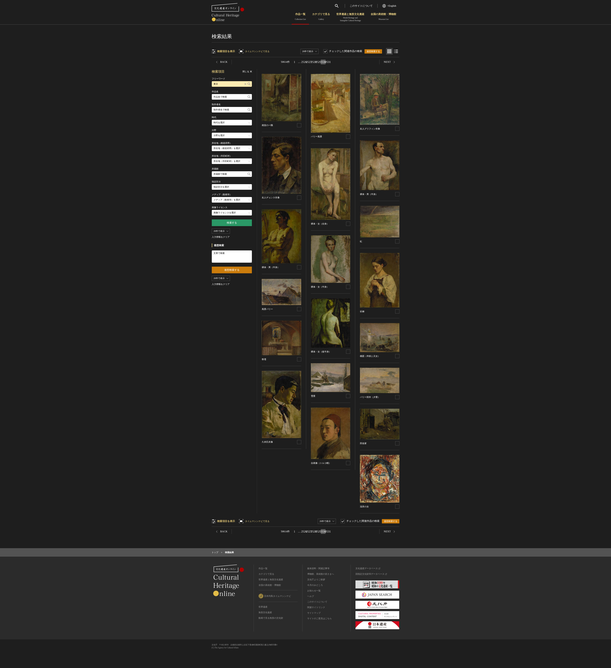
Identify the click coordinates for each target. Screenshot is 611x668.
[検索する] (249, 84)
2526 (304, 62)
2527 (308, 62)
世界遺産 (263, 607)
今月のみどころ (315, 585)
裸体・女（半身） (320, 287)
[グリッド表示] (389, 51)
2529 (318, 62)
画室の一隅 (267, 125)
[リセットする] (245, 84)
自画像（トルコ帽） (321, 463)
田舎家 (363, 443)
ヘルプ (310, 596)
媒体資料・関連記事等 (318, 568)
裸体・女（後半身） (321, 352)
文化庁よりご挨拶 (316, 579)
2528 (313, 62)
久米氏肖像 (267, 442)
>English (391, 5)
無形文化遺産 (265, 612)
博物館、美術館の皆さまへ (320, 574)
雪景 (313, 396)
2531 (328, 62)
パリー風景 (316, 136)
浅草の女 (364, 506)
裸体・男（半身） (271, 267)
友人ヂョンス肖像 (271, 197)
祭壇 (264, 359)
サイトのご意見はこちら (319, 618)
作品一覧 (300, 16)
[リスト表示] (396, 51)
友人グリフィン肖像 (370, 129)
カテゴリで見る (321, 16)
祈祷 (362, 311)
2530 (323, 62)
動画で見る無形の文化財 (271, 618)
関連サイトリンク (316, 607)
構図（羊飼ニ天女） (370, 356)
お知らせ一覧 (314, 591)
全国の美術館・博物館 (383, 16)
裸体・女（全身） (320, 224)
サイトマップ (314, 613)
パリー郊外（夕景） (370, 397)
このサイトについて (361, 5)
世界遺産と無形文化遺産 (350, 17)
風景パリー (267, 309)
